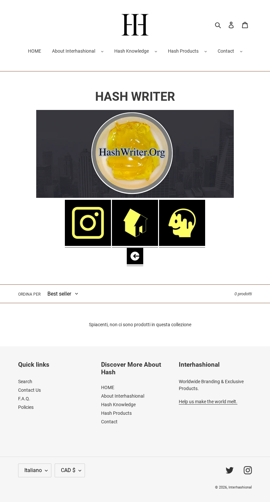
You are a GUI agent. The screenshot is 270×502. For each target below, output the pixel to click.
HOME (107, 387)
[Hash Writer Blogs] (182, 245)
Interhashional (240, 487)
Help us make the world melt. (208, 401)
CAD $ (68, 470)
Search (25, 381)
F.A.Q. (24, 398)
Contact (226, 51)
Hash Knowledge (131, 51)
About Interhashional (73, 51)
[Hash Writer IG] (88, 245)
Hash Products (183, 51)
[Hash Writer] (135, 245)
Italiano (33, 470)
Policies (26, 407)
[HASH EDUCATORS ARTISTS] (135, 263)
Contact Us (29, 390)
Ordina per (29, 294)
